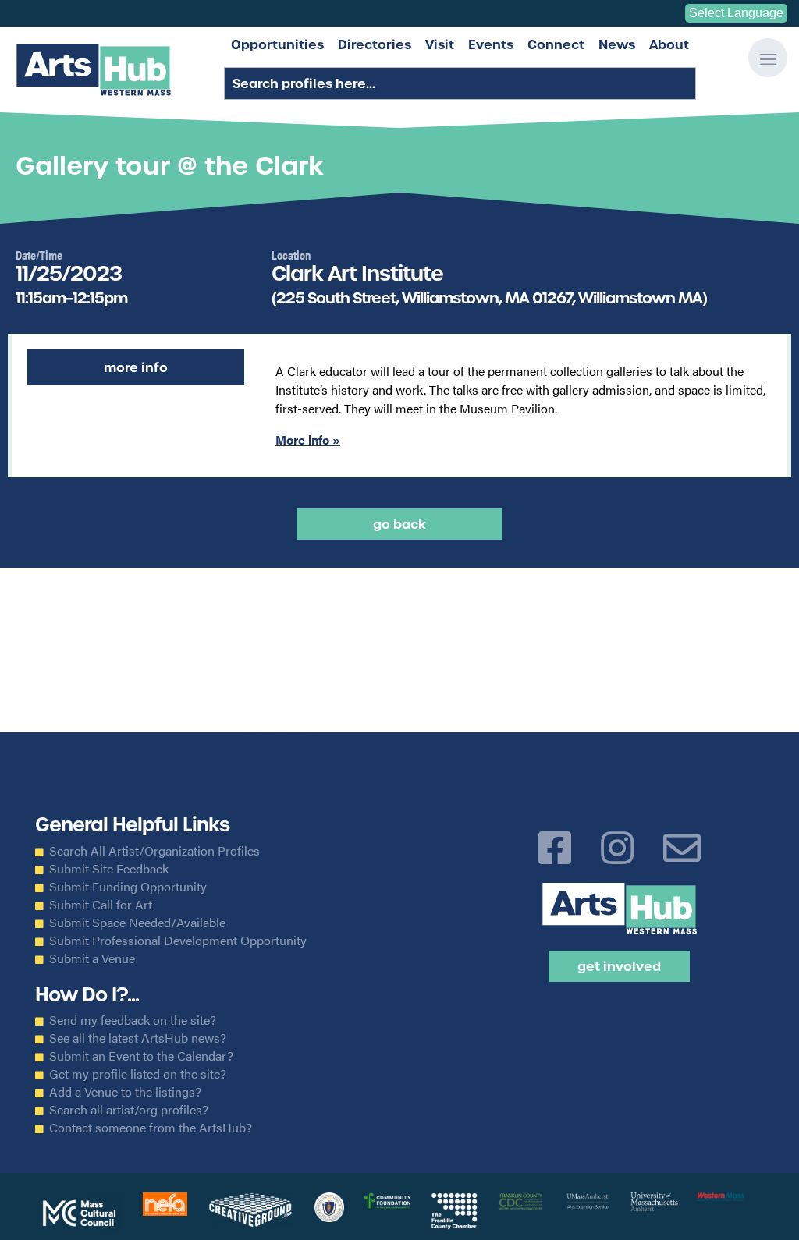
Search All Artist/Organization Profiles (154, 851)
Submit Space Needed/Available (137, 922)
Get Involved (619, 966)
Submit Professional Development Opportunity (178, 940)
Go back (399, 524)
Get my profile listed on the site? (137, 1074)
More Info (136, 367)
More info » (307, 439)
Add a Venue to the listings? (125, 1092)
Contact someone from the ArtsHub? (150, 1127)
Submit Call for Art (100, 904)
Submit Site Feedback (109, 869)
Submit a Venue (92, 958)
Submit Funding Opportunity (128, 886)
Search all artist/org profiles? (128, 1110)
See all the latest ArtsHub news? (137, 1038)
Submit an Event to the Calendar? (141, 1056)
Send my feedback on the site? (132, 1020)
